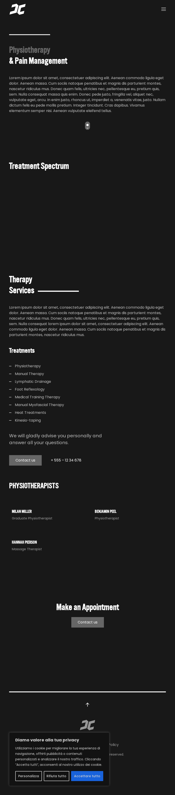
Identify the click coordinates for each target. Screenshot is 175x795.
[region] (59, 759)
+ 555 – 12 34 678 (66, 460)
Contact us (25, 460)
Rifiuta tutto (56, 776)
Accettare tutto (87, 776)
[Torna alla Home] (17, 9)
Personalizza (28, 776)
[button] (163, 9)
